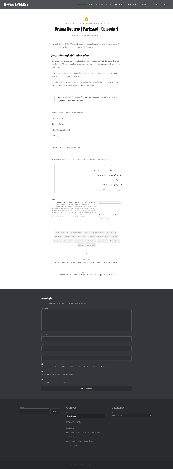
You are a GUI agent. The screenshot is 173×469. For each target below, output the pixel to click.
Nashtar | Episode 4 (72, 445)
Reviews (143, 4)
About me (82, 4)
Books (87, 232)
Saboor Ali (57, 241)
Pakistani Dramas (84, 23)
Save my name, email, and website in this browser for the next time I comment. (73, 367)
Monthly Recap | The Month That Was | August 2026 (83, 432)
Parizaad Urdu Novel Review (98, 237)
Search (22, 407)
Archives (69, 413)
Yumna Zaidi (90, 245)
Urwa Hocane (102, 241)
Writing (80, 245)
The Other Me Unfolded (16, 4)
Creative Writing (103, 4)
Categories (115, 413)
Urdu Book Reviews (101, 23)
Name (44, 335)
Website (44, 354)
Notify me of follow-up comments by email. (58, 374)
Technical (131, 4)
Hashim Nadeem (98, 232)
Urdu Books (68, 241)
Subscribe (165, 4)
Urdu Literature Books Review (85, 241)
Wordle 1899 (70, 437)
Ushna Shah (114, 241)
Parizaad (58, 237)
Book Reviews (69, 23)
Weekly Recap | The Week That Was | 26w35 (80, 441)
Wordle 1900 (70, 428)
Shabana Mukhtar (82, 36)
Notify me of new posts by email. (54, 382)
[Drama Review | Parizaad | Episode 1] (87, 211)
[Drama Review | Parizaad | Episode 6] (110, 208)
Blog (90, 4)
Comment (45, 308)
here (97, 47)
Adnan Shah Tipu (62, 232)
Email (44, 344)
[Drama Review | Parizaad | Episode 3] (63, 211)
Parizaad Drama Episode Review (75, 237)
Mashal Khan (111, 232)
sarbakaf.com (98, 465)
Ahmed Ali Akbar (76, 232)
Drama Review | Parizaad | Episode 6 (109, 215)
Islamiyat (119, 4)
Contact (154, 4)
